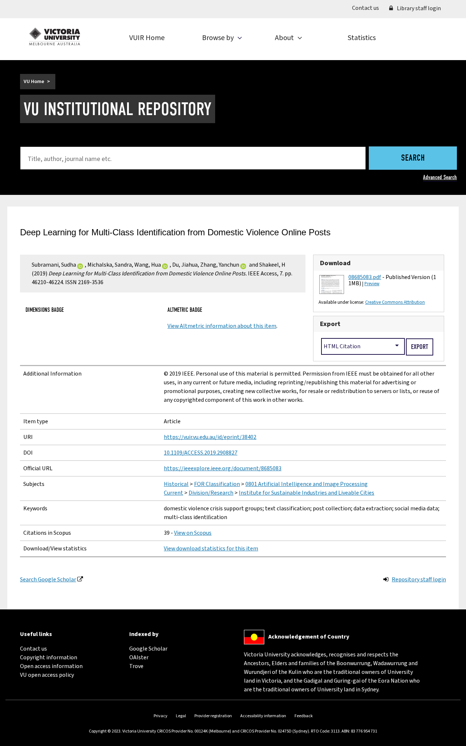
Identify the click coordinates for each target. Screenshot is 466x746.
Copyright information (48, 657)
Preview (371, 283)
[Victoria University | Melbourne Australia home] (54, 36)
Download (335, 263)
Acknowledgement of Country (308, 637)
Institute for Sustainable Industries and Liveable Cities (306, 493)
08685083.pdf (364, 277)
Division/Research (211, 493)
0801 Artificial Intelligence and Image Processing (306, 484)
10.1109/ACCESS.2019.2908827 (200, 453)
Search (413, 158)
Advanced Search (440, 177)
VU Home (34, 81)
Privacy (160, 716)
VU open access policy (47, 675)
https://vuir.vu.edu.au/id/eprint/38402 (210, 437)
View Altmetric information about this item (221, 326)
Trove (136, 666)
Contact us (368, 8)
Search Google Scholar (48, 580)
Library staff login (418, 8)
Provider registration (213, 716)
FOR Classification (217, 484)
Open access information (51, 666)
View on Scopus (193, 533)
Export (330, 324)
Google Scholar (148, 649)
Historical (176, 484)
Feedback (304, 716)
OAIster (139, 657)
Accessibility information (263, 716)
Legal (181, 716)
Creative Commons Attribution (395, 302)
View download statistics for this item (211, 549)
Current (173, 493)
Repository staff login (419, 580)
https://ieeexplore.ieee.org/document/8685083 (222, 468)
